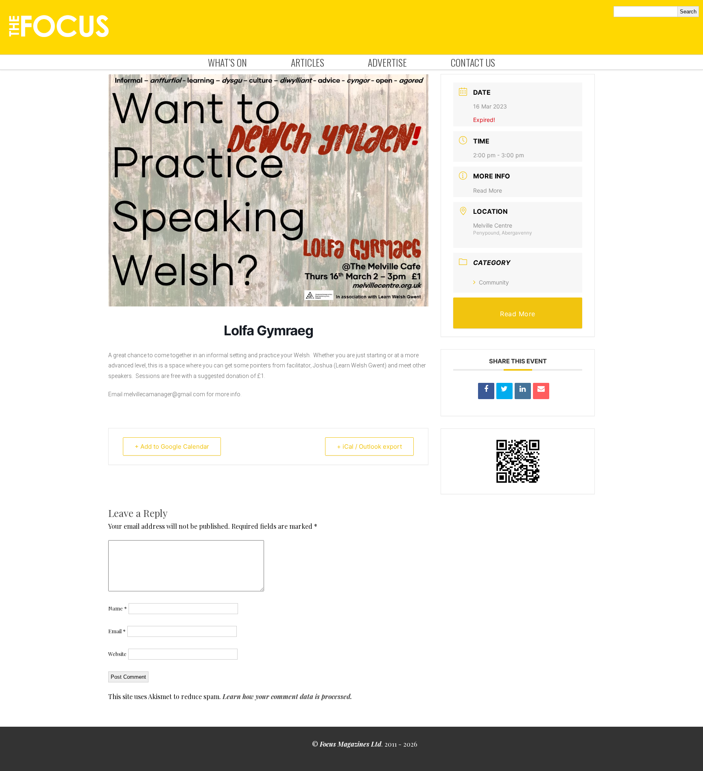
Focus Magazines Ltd (350, 744)
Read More (487, 190)
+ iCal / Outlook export (369, 446)
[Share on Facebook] (486, 391)
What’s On (227, 62)
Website (117, 653)
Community (494, 282)
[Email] (541, 391)
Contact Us (473, 62)
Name (117, 608)
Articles (307, 62)
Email (117, 631)
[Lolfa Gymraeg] (268, 304)
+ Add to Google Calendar (172, 446)
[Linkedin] (523, 391)
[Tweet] (504, 391)
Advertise (387, 62)
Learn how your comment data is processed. (287, 696)
